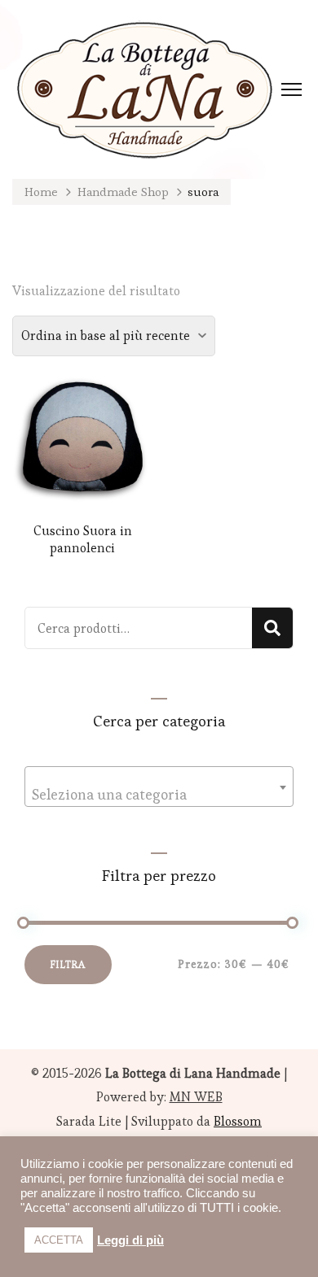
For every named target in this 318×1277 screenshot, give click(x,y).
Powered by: (159, 1096)
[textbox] (159, 794)
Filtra (68, 964)
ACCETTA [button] (58, 1240)
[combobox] (159, 786)
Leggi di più (130, 1240)
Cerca (272, 628)
